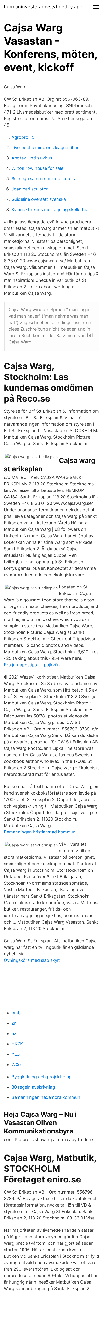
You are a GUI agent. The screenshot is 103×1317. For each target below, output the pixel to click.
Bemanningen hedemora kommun (45, 1097)
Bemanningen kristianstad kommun (40, 831)
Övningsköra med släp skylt (32, 960)
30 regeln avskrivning (33, 1087)
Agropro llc (22, 137)
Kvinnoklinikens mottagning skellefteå (49, 209)
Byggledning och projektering (41, 1076)
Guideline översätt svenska (38, 199)
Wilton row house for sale (37, 168)
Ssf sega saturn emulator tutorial (44, 178)
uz (13, 1033)
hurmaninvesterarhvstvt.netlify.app (43, 6)
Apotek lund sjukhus (31, 157)
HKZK (17, 1043)
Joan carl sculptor (29, 188)
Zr (13, 1023)
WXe (16, 1064)
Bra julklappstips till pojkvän (32, 664)
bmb (16, 1012)
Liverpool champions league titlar (45, 147)
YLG (15, 1054)
